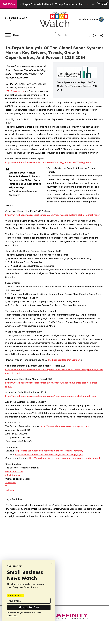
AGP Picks (9, 4)
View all (102, 4)
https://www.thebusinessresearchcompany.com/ (64, 426)
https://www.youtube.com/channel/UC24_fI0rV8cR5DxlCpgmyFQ (49, 454)
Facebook (10, 482)
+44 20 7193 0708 (14, 471)
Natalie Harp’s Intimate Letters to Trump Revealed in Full (47, 4)
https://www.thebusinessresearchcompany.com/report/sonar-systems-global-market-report (52, 215)
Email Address (15, 595)
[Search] (88, 35)
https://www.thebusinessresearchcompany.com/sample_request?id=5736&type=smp (48, 162)
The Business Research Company (64, 360)
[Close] (52, 563)
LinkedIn (9, 490)
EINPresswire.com (16, 91)
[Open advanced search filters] (94, 35)
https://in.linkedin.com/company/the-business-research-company (49, 450)
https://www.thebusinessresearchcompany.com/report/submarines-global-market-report (51, 396)
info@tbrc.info (12, 475)
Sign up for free (28, 607)
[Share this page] (102, 35)
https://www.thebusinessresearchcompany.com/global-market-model (64, 458)
